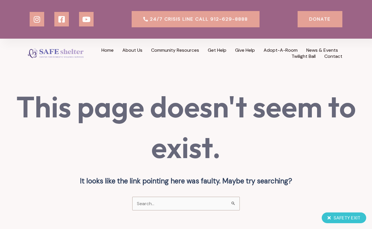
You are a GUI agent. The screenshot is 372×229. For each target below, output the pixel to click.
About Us (132, 50)
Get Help (217, 50)
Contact (333, 56)
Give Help (245, 50)
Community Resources (175, 50)
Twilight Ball (303, 56)
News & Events (322, 50)
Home (107, 50)
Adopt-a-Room (281, 50)
